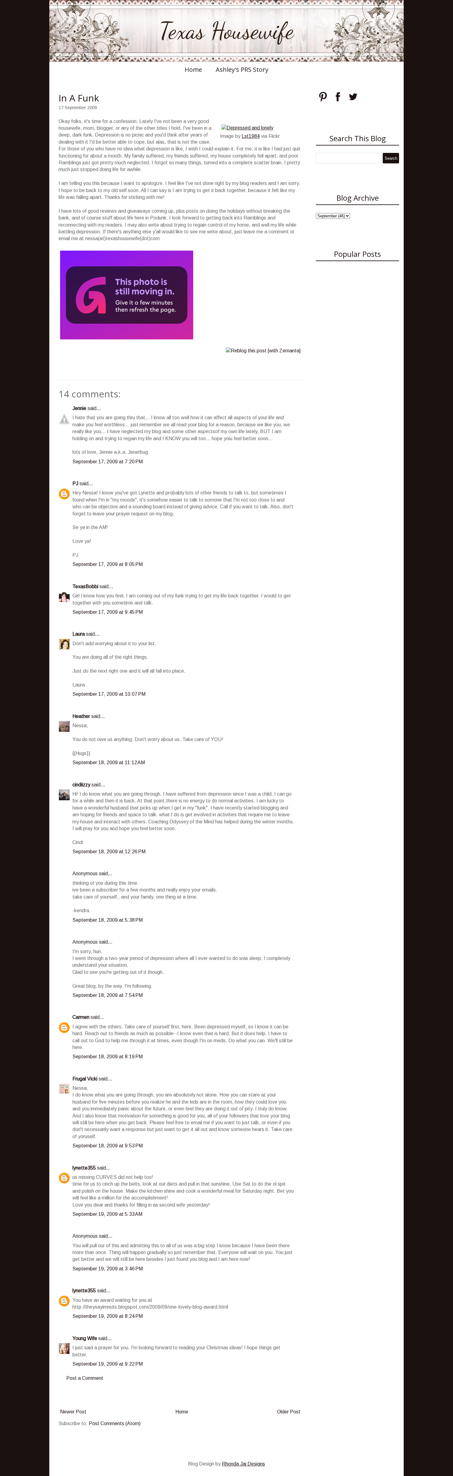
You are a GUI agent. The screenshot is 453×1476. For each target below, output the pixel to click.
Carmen (80, 1017)
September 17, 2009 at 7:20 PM (107, 461)
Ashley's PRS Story (242, 69)
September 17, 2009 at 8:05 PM (107, 564)
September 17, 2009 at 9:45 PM (107, 612)
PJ (75, 483)
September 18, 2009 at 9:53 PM (107, 1145)
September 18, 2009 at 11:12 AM (108, 762)
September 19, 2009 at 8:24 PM (107, 1316)
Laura (78, 634)
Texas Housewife (226, 31)
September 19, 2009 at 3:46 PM (107, 1268)
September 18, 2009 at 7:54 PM (107, 995)
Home (193, 69)
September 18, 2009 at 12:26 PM (108, 851)
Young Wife (84, 1338)
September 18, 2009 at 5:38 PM (107, 920)
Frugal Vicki (84, 1078)
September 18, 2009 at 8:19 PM (107, 1056)
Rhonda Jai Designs (243, 1463)
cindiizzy (81, 784)
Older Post (288, 1411)
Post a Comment (84, 1378)
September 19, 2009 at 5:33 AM (107, 1214)
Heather (81, 716)
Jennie (79, 408)
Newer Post (73, 1411)
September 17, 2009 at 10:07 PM (108, 694)
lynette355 (84, 1168)
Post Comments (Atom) (115, 1423)
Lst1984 (251, 136)
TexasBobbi (85, 586)
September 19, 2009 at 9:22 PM (107, 1364)
